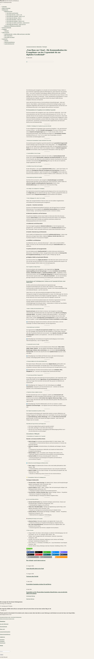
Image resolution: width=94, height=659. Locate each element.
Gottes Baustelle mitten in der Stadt (35, 568)
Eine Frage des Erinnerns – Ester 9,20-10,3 (16, 24)
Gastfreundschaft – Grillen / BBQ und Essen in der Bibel (17, 34)
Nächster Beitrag (30, 599)
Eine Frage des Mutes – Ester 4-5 (14, 19)
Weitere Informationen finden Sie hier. (7, 618)
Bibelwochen (5, 9)
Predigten (4, 29)
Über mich (2, 629)
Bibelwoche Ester (8, 11)
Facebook (2, 639)
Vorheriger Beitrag (30, 596)
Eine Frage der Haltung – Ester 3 (14, 18)
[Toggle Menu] (0, 4)
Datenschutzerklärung (9, 42)
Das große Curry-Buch (9, 37)
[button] (30, 552)
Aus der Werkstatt (4, 624)
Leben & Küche (5, 32)
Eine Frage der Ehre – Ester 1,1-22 (14, 14)
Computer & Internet (31, 46)
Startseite (4, 6)
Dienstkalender (3, 626)
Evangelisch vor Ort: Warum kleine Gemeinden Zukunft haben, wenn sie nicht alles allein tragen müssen (46, 592)
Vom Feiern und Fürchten (12, 13)
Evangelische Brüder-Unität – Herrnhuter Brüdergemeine (10, 617)
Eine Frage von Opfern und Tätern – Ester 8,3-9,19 (18, 22)
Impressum (4, 39)
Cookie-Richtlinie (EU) (9, 43)
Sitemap (6, 40)
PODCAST (6, 30)
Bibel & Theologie (6, 8)
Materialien (39, 46)
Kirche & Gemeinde (6, 27)
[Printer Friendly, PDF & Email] (29, 548)
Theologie (44, 46)
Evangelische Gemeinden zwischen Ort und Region (38, 584)
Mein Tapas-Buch (8, 35)
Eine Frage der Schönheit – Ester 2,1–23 (16, 16)
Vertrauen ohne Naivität (32, 576)
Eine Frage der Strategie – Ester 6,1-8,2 (15, 21)
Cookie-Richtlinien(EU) (5, 631)
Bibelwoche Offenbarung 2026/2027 (12, 26)
